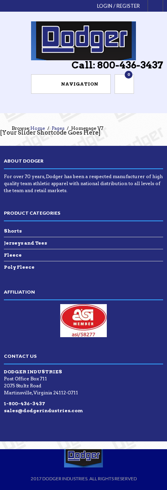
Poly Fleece (19, 267)
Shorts (13, 231)
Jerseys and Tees (25, 243)
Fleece (13, 255)
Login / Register (118, 6)
